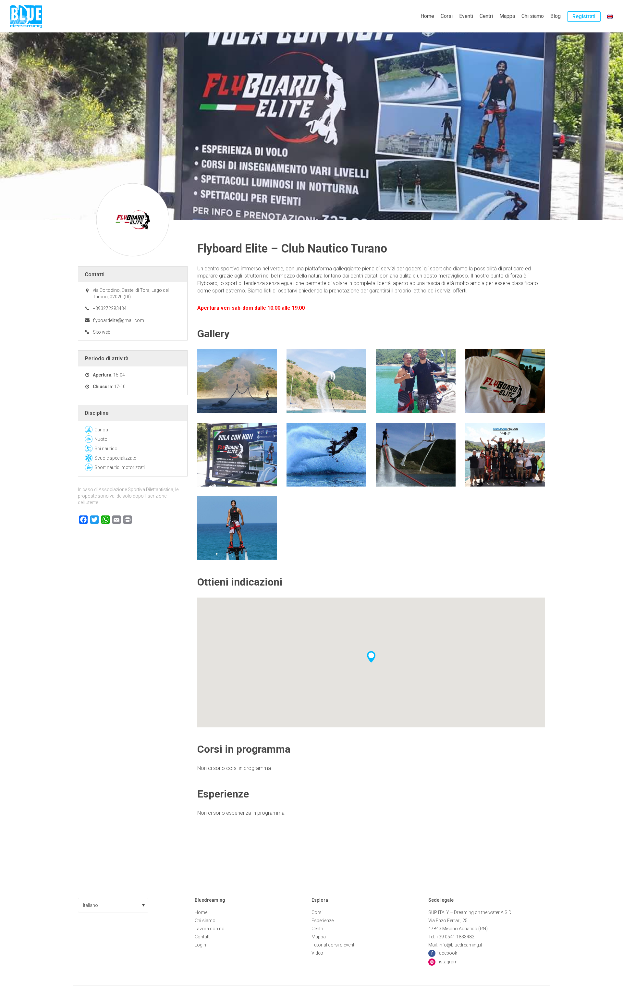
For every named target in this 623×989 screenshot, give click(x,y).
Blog (555, 16)
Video (317, 953)
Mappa (507, 16)
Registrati (583, 16)
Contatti (203, 936)
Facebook (446, 953)
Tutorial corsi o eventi (333, 944)
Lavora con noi (210, 928)
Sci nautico (105, 448)
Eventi (466, 16)
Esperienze (323, 920)
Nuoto (100, 439)
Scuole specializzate (115, 458)
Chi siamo (532, 16)
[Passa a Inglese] (610, 16)
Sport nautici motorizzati (119, 467)
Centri (486, 16)
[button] (113, 905)
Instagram (447, 961)
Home (427, 16)
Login (200, 944)
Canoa (101, 429)
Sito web (101, 332)
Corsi (447, 16)
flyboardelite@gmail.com (118, 320)
